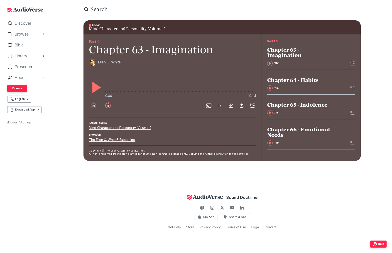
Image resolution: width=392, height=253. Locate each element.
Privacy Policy (210, 227)
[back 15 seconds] (93, 105)
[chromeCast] (209, 105)
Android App (238, 217)
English (20, 99)
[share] (241, 105)
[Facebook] (202, 207)
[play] (95, 87)
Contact (270, 227)
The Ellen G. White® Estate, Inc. (112, 140)
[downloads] (230, 105)
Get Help (174, 227)
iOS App (208, 217)
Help (381, 244)
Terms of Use (236, 227)
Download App (25, 109)
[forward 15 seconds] (108, 105)
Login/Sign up (20, 122)
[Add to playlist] (252, 105)
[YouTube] (232, 207)
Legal (255, 227)
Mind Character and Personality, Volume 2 (120, 128)
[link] (299, 56)
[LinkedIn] (242, 207)
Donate (17, 88)
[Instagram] (212, 207)
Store (190, 227)
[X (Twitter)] (222, 207)
